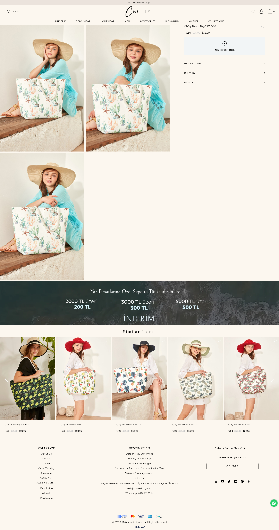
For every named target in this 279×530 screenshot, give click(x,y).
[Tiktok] (229, 481)
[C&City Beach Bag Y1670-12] (251, 378)
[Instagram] (216, 481)
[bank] (139, 516)
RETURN (188, 82)
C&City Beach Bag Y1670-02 (72, 424)
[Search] (9, 11)
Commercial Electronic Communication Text (139, 468)
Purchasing (46, 498)
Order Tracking (46, 468)
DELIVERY (189, 73)
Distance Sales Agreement (139, 473)
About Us (46, 453)
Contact (46, 458)
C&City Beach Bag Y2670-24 (16, 424)
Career (46, 463)
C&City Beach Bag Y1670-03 (128, 424)
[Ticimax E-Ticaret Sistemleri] (139, 527)
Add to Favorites (51, 341)
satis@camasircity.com (139, 488)
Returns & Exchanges (139, 463)
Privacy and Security (139, 458)
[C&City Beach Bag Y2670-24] (27, 378)
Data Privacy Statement (139, 453)
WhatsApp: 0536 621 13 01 (139, 493)
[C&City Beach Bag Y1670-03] (139, 378)
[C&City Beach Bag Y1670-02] (83, 378)
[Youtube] (223, 481)
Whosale (46, 493)
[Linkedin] (236, 481)
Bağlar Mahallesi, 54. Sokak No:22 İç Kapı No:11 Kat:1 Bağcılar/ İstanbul (139, 483)
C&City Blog (46, 478)
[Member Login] (261, 11)
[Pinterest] (242, 481)
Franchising (46, 488)
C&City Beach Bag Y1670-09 (184, 424)
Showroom (47, 473)
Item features (192, 63)
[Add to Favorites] (262, 27)
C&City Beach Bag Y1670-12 (239, 424)
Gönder (232, 466)
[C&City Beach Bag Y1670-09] (195, 378)
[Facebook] (249, 481)
